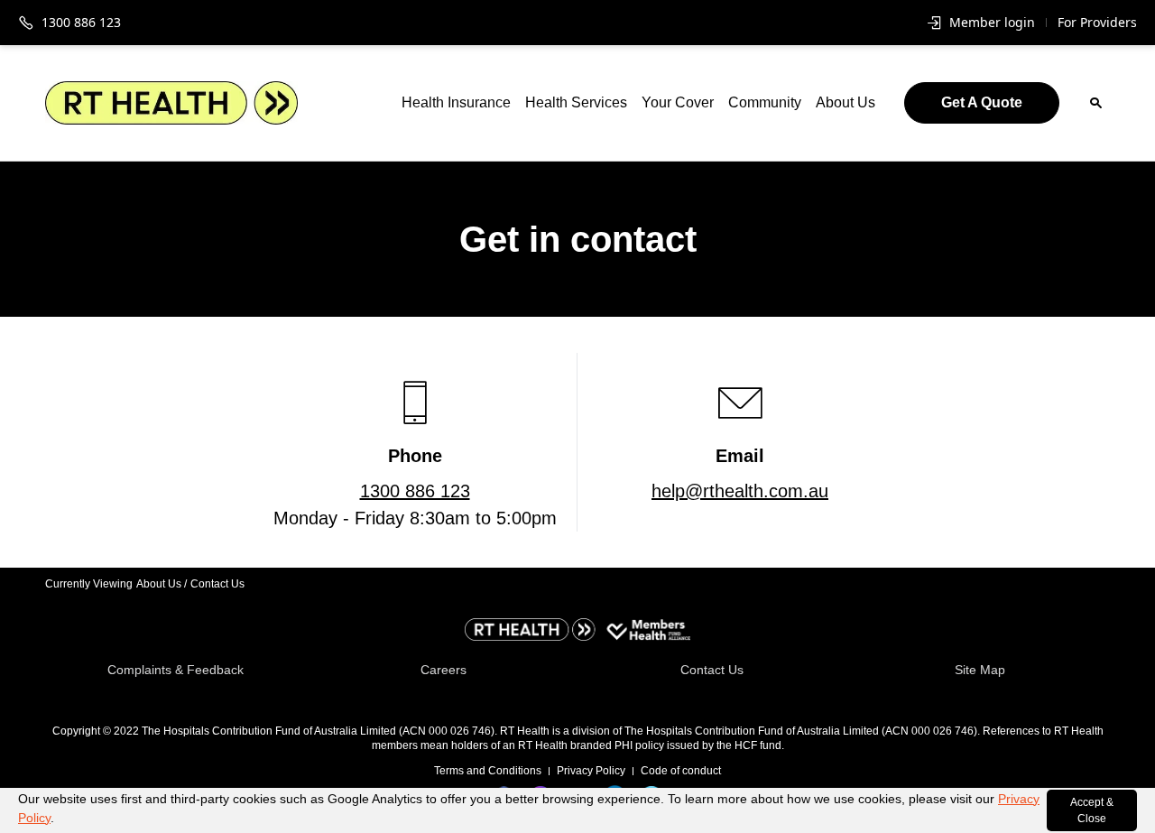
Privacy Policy (591, 770)
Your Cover (678, 102)
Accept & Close (1091, 810)
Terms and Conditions (487, 770)
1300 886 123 (415, 491)
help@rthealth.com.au (739, 491)
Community (764, 102)
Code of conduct (681, 770)
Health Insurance (456, 102)
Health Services (576, 102)
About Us (845, 102)
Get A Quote (981, 102)
